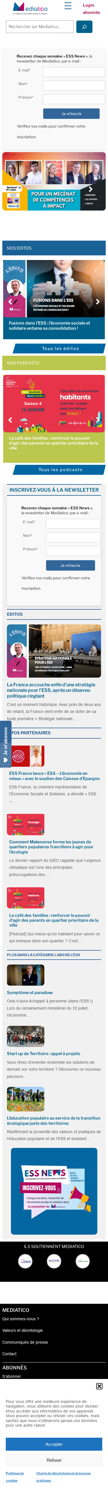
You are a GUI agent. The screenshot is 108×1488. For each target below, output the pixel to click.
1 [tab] (34, 223)
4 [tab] (51, 223)
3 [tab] (45, 223)
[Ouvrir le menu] (68, 6)
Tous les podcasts (61, 469)
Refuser (54, 1460)
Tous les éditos (60, 348)
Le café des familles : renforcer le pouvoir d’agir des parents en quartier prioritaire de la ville (53, 443)
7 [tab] (68, 223)
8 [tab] (74, 223)
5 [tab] (57, 223)
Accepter (54, 1444)
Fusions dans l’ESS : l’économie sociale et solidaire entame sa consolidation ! (49, 325)
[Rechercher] (84, 27)
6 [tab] (63, 223)
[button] (99, 1386)
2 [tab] (40, 223)
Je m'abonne (5, 741)
